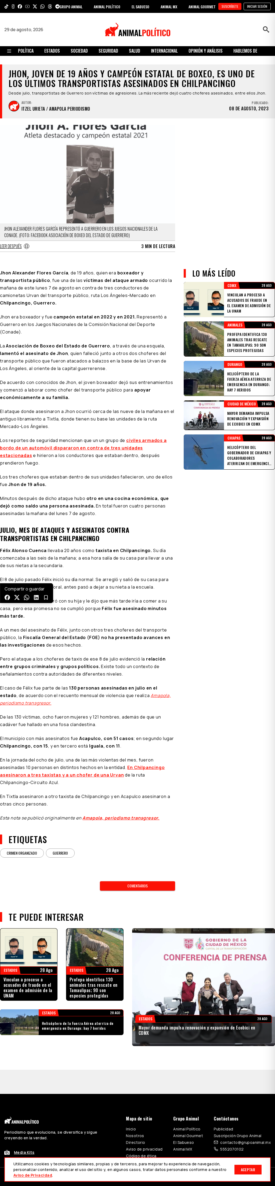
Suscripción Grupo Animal (237, 1111)
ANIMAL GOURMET (202, 6)
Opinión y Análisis (206, 51)
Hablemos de (245, 51)
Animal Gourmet (188, 1111)
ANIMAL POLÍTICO (107, 6)
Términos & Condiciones (210, 1152)
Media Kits (24, 1128)
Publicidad (223, 1104)
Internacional (164, 51)
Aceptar (248, 1169)
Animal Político (186, 1104)
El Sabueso (183, 1118)
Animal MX (182, 1124)
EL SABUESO (140, 6)
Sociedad (79, 51)
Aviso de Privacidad (32, 1175)
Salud (134, 51)
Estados (52, 51)
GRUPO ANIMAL (71, 6)
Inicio (131, 1104)
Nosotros (135, 1111)
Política (26, 51)
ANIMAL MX (169, 6)
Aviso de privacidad (144, 1124)
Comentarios (137, 885)
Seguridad (108, 51)
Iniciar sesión (257, 6)
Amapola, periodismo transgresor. (121, 818)
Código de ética (141, 1131)
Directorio (135, 1118)
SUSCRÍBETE (230, 6)
